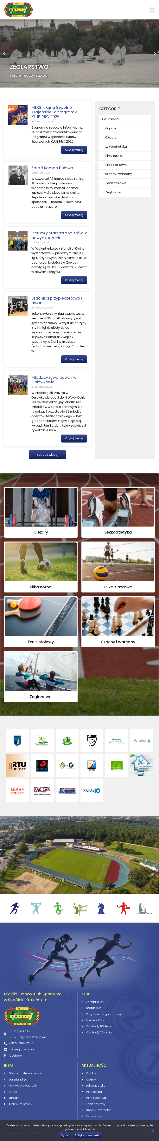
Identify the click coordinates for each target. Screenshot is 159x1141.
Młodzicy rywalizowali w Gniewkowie (53, 380)
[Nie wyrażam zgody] (152, 1130)
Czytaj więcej (74, 150)
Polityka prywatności (87, 1135)
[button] (152, 10)
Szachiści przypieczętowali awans (56, 300)
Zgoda (64, 1135)
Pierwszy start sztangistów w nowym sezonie (59, 235)
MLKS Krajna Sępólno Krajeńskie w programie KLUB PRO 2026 (54, 112)
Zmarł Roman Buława (52, 168)
